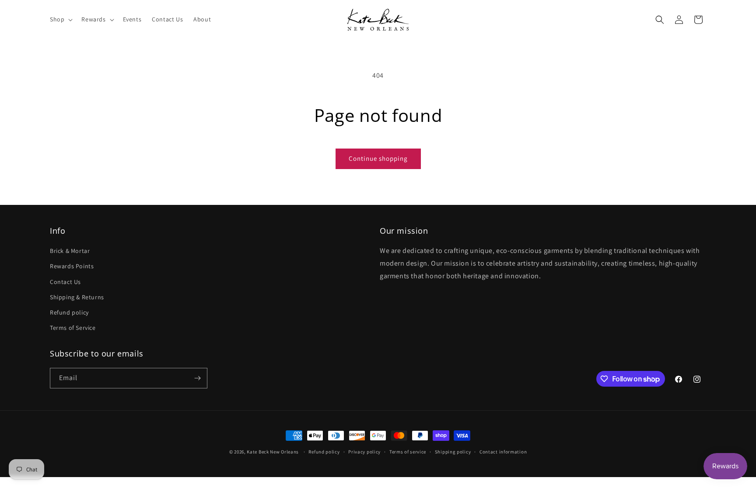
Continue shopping (378, 158)
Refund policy (69, 312)
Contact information (503, 452)
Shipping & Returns (77, 297)
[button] (60, 19)
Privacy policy (364, 452)
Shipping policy (453, 452)
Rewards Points (72, 266)
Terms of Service (73, 328)
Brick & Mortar (70, 251)
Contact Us (65, 282)
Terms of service (407, 452)
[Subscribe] (197, 378)
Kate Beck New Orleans (273, 452)
